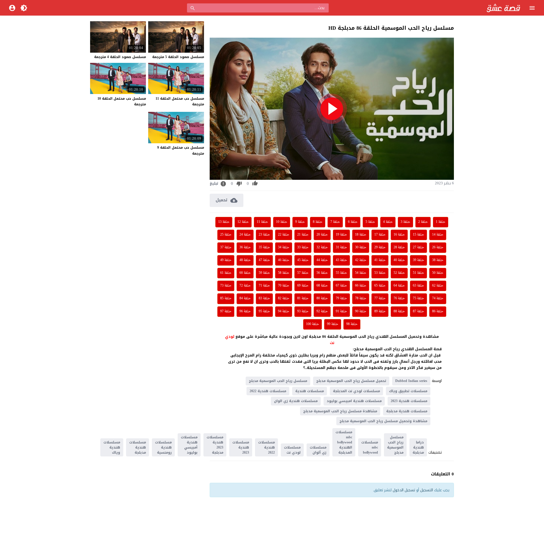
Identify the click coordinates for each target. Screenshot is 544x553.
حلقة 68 (322, 286)
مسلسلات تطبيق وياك (408, 391)
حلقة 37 (225, 247)
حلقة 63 (418, 286)
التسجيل (426, 490)
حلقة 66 (360, 286)
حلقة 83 (264, 298)
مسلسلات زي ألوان (318, 450)
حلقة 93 (303, 311)
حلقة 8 (317, 222)
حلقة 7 (335, 222)
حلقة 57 (303, 273)
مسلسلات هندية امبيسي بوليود (354, 401)
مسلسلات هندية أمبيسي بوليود (189, 445)
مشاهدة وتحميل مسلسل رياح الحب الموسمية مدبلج (383, 421)
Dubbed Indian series (411, 381)
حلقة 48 (245, 260)
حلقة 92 (322, 311)
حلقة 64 (399, 286)
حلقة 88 (399, 311)
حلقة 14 (437, 235)
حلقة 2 (423, 222)
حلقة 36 (245, 247)
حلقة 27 (418, 247)
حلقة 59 (264, 273)
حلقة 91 (341, 311)
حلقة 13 (224, 222)
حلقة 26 (437, 247)
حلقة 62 (437, 286)
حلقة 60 (245, 273)
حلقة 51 (418, 273)
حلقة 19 (341, 235)
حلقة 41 (380, 260)
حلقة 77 (380, 298)
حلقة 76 (399, 298)
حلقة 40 (399, 260)
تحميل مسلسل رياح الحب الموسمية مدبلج (351, 381)
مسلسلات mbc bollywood (369, 447)
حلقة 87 (418, 311)
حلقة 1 (440, 222)
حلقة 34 (283, 247)
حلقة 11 (262, 222)
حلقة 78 (360, 298)
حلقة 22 (283, 235)
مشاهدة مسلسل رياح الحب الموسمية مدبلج (340, 411)
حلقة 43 (341, 260)
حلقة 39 (418, 260)
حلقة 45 (303, 260)
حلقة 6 (353, 222)
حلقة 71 (264, 286)
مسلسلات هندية (309, 391)
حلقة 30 (360, 247)
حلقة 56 (322, 273)
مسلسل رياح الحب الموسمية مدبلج (278, 381)
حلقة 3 (405, 222)
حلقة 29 (380, 247)
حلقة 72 (245, 286)
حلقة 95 (264, 311)
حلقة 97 (225, 311)
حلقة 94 (283, 311)
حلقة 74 (437, 298)
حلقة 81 (303, 298)
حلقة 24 (245, 235)
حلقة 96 (245, 311)
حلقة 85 (225, 298)
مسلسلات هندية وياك (111, 447)
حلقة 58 (283, 273)
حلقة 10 (281, 222)
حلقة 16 (399, 235)
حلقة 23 (264, 235)
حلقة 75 (418, 298)
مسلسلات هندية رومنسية (163, 447)
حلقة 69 (303, 286)
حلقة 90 (360, 311)
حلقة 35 (264, 247)
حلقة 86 (437, 311)
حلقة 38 (437, 260)
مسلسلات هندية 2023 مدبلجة (215, 445)
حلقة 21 (303, 235)
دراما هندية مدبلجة (418, 447)
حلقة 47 (264, 260)
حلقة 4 (388, 222)
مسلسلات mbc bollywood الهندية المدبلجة (343, 442)
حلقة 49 (225, 260)
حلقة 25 (225, 235)
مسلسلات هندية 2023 (409, 401)
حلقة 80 (322, 298)
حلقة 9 (300, 222)
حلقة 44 (322, 260)
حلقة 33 (303, 247)
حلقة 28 (399, 247)
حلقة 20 (322, 235)
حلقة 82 (283, 298)
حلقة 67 (341, 286)
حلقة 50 (437, 273)
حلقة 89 (380, 311)
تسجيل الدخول (404, 490)
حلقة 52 (399, 273)
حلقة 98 (352, 324)
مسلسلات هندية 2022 (268, 391)
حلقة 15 (418, 235)
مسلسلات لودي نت (292, 450)
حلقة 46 (283, 260)
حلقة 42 (360, 260)
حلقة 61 (225, 273)
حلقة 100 (312, 324)
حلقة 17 (380, 235)
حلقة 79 (341, 298)
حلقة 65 (380, 286)
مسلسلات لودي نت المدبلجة (356, 391)
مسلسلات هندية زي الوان (296, 401)
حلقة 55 (341, 273)
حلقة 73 (225, 286)
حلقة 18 (360, 235)
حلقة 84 (245, 298)
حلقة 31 (341, 247)
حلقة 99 (332, 324)
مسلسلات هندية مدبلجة (406, 411)
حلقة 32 (322, 247)
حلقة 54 (360, 273)
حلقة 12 (243, 222)
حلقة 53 (380, 273)
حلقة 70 (283, 286)
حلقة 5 (370, 222)
